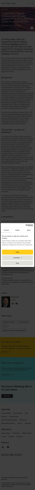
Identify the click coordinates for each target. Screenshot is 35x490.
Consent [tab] (6, 230)
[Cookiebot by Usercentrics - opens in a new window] (25, 225)
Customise (16, 257)
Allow (17, 252)
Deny (17, 263)
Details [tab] (17, 230)
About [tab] (29, 230)
